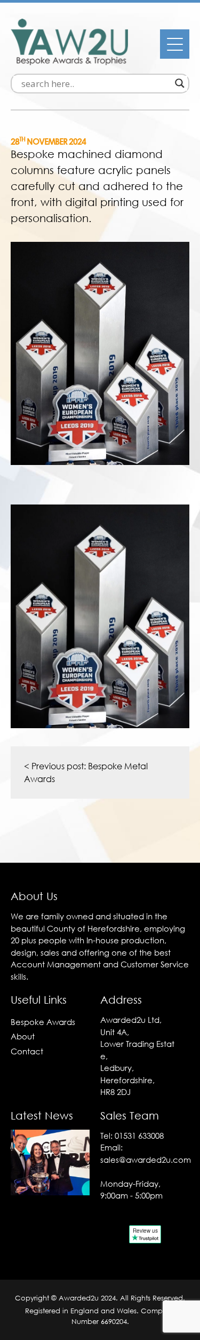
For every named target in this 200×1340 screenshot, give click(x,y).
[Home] (69, 62)
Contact (27, 1051)
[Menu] (174, 44)
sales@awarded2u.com (145, 1159)
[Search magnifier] (179, 83)
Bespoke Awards (43, 1022)
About (23, 1036)
